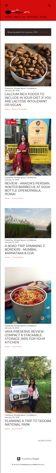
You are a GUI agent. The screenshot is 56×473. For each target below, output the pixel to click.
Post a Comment (19, 109)
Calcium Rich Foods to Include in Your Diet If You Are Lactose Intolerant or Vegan (28, 99)
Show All (44, 32)
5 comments (17, 198)
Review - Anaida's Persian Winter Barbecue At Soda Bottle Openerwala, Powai (27, 189)
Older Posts (44, 440)
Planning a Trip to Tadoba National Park (28, 422)
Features (32, 17)
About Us (19, 17)
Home (8, 17)
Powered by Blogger (30, 459)
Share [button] (7, 109)
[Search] (49, 5)
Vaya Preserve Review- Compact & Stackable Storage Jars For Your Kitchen (25, 337)
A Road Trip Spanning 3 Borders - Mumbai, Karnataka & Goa (25, 249)
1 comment (17, 346)
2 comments (17, 257)
